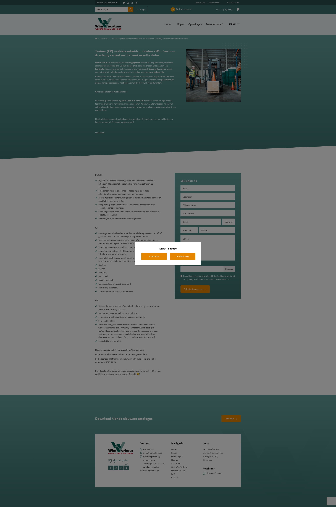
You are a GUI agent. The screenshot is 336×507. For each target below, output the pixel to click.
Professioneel (183, 256)
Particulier (154, 256)
